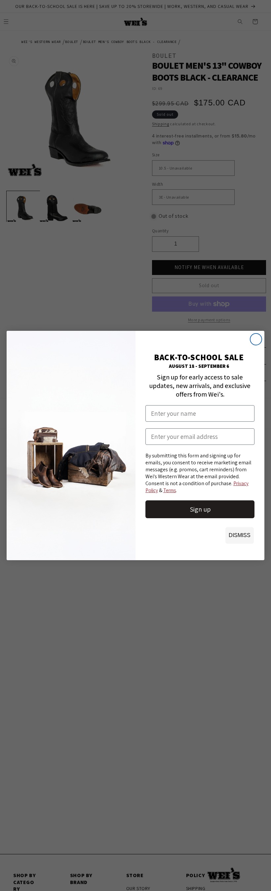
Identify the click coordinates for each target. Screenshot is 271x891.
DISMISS (240, 535)
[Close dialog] (256, 339)
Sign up (200, 509)
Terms (169, 490)
